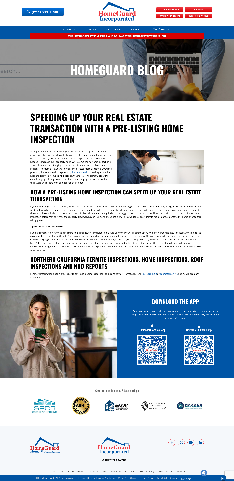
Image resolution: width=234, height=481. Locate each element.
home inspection (80, 172)
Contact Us (69, 29)
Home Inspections (75, 471)
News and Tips (165, 471)
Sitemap (133, 478)
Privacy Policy (147, 478)
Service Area (113, 29)
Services (91, 29)
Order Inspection (170, 9)
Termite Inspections (97, 471)
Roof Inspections (118, 471)
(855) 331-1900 (149, 273)
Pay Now (198, 9)
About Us (181, 471)
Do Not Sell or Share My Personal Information (177, 478)
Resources (136, 29)
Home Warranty (147, 471)
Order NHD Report (170, 15)
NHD (133, 471)
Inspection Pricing (198, 15)
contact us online (169, 273)
